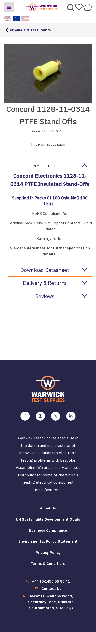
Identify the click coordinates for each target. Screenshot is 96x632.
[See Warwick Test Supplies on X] (55, 416)
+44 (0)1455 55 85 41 (51, 581)
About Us (48, 508)
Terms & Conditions (48, 563)
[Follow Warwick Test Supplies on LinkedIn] (71, 416)
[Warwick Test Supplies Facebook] (25, 416)
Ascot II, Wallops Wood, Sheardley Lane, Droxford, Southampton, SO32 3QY (51, 602)
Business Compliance (48, 530)
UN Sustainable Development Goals (48, 519)
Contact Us (51, 588)
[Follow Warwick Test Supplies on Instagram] (40, 416)
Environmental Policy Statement (48, 541)
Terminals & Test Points (29, 30)
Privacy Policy (48, 552)
